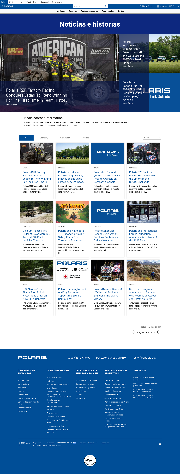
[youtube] (134, 444)
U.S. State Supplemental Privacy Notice (47, 446)
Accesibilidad (93, 443)
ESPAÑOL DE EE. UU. (145, 357)
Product (86, 138)
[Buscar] (105, 6)
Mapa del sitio (38, 443)
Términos (82, 443)
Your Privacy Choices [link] (64, 443)
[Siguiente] (159, 333)
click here (73, 125)
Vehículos (61, 11)
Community (65, 138)
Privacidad (50, 443)
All (26, 138)
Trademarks (105, 443)
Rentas (121, 11)
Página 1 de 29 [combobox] (144, 332)
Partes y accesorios (89, 11)
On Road (27, 2)
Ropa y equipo (108, 11)
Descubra (73, 11)
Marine (35, 2)
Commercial (45, 2)
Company (44, 138)
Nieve (20, 2)
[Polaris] (7, 6)
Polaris (3, 2)
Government (57, 2)
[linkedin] (160, 444)
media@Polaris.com (120, 122)
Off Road (12, 2)
